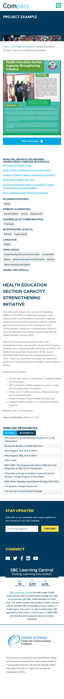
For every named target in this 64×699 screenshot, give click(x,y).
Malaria (7, 259)
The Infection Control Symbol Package (23, 491)
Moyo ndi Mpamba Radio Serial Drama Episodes (25, 193)
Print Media (9, 224)
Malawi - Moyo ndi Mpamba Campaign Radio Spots (27, 170)
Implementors (36, 214)
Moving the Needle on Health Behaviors (23, 446)
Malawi (7, 203)
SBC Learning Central (21, 592)
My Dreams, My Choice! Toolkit (17, 165)
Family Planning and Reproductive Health (22, 254)
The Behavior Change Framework (20, 486)
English (7, 244)
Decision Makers (11, 214)
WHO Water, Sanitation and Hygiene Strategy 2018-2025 (31, 481)
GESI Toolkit (10, 460)
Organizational (20, 234)
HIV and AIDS (48, 254)
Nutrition (51, 259)
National (7, 234)
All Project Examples (23, 46)
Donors (24, 214)
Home (6, 46)
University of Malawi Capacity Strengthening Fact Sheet (29, 175)
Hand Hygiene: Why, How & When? (21, 450)
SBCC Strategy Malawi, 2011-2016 (19, 180)
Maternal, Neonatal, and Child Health (29, 259)
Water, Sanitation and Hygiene (17, 264)
